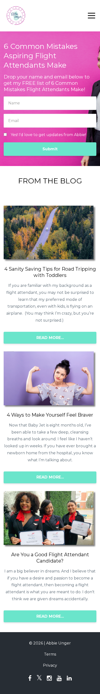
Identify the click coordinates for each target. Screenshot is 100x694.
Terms (50, 654)
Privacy (50, 665)
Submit (50, 149)
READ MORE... (50, 337)
